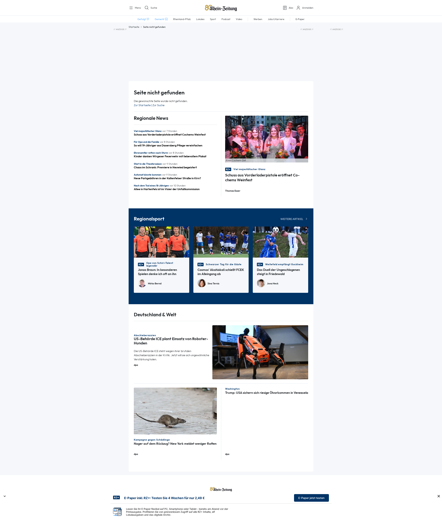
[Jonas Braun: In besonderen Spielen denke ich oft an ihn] (161, 242)
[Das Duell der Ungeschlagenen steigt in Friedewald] (280, 242)
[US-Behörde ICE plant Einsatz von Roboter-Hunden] (260, 352)
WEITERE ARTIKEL (291, 219)
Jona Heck (272, 283)
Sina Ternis (213, 283)
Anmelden (307, 7)
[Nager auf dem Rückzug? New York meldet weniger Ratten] (175, 410)
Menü (137, 7)
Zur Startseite (142, 105)
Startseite (134, 26)
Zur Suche (158, 105)
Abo (291, 7)
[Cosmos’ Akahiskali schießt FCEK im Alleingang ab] (221, 242)
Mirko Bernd (154, 283)
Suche (154, 7)
